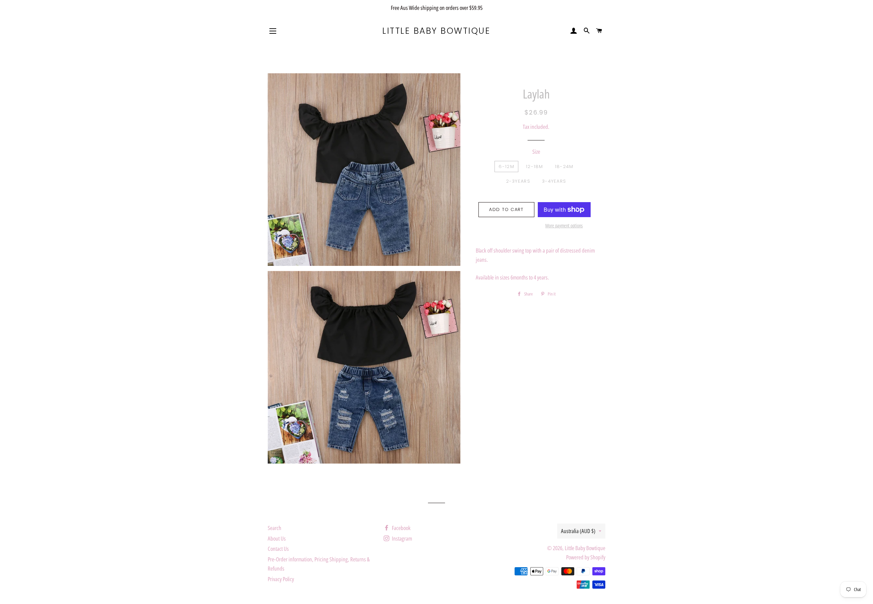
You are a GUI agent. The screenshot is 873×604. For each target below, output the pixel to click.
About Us (277, 538)
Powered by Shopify (585, 557)
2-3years (518, 181)
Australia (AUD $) (578, 531)
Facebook (401, 528)
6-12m (506, 166)
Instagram (401, 538)
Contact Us (278, 549)
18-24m (564, 166)
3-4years (554, 181)
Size (536, 151)
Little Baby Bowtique (436, 31)
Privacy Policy (281, 579)
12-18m (534, 166)
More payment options (564, 225)
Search (274, 528)
